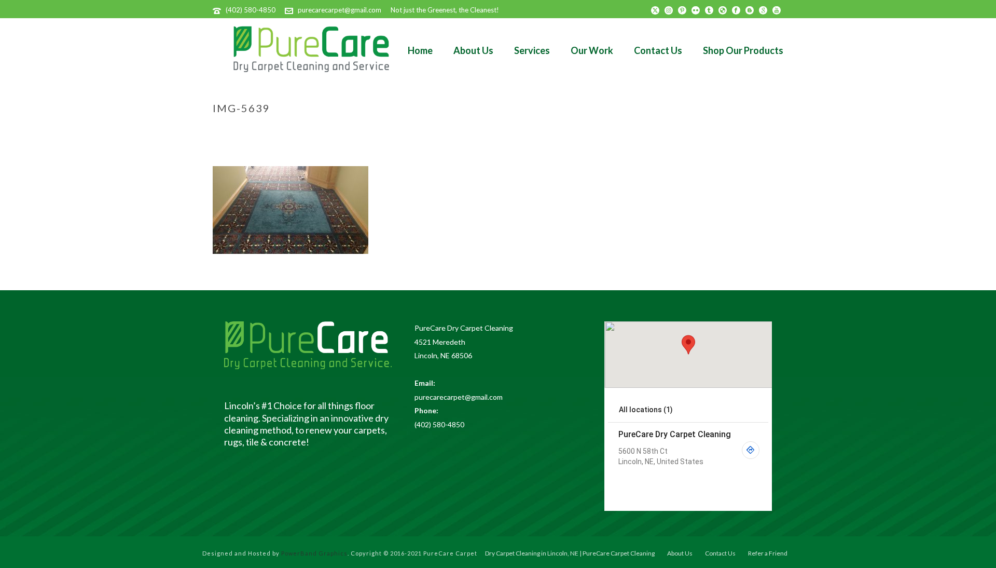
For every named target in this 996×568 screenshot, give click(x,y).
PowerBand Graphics (314, 553)
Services (532, 50)
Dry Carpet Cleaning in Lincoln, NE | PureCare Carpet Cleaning (570, 553)
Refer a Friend (767, 553)
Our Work (592, 50)
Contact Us (658, 50)
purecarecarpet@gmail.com (339, 10)
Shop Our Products (743, 50)
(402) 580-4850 (250, 10)
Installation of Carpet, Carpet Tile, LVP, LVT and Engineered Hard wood (617, 130)
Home (420, 50)
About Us (473, 50)
